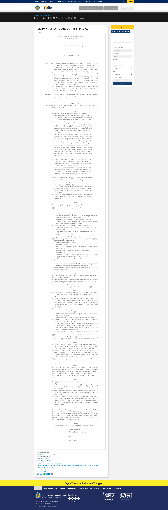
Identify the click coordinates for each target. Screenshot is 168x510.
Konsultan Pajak (92, 8)
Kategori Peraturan (118, 47)
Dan (114, 71)
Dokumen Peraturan (46, 15)
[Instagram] (78, 498)
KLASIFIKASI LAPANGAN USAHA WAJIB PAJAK (50, 464)
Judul (114, 35)
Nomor (115, 59)
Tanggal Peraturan (118, 66)
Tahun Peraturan (117, 77)
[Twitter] (72, 498)
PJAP (101, 8)
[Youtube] (75, 498)
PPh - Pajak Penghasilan (43, 460)
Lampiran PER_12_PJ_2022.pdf (46, 454)
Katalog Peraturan (122, 27)
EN (124, 1)
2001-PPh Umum (41, 471)
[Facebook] (69, 498)
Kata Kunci (116, 41)
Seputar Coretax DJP (111, 8)
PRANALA (38, 488)
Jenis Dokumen (117, 53)
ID (121, 1)
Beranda (82, 8)
